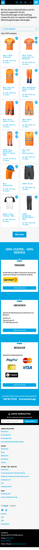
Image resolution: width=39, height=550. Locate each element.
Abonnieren (30, 421)
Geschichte (4, 455)
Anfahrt (3, 462)
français (13, 505)
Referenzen (4, 459)
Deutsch (5, 505)
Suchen (31, 2)
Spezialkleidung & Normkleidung (12, 441)
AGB (2, 520)
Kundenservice (6, 480)
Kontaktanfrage (27, 399)
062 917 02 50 (10, 538)
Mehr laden (19, 234)
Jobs (2, 517)
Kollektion (4, 431)
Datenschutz (5, 524)
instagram (2, 510)
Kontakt (4, 514)
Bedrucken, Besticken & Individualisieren (15, 476)
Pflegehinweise (6, 486)
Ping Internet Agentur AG (19, 544)
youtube (6, 510)
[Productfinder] (16, 2)
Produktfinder (5, 494)
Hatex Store (5, 469)
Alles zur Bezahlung (19, 385)
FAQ (2, 483)
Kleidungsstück (6, 438)
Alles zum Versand (19, 288)
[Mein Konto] (25, 2)
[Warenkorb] (20, 2)
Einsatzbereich (6, 435)
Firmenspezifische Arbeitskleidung (13, 473)
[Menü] (36, 2)
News (3, 452)
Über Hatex (4, 449)
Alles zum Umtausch (19, 330)
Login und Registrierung (9, 497)
